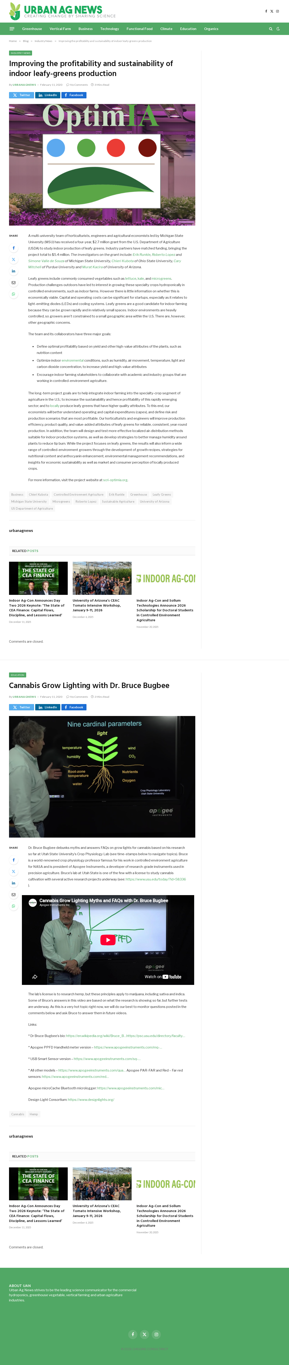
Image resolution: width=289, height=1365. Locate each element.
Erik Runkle (142, 255)
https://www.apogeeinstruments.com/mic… (130, 1088)
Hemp (34, 1114)
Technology (109, 29)
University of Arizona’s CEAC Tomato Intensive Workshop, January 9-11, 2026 (97, 605)
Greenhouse (32, 29)
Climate (166, 29)
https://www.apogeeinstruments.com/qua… (92, 1070)
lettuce (130, 279)
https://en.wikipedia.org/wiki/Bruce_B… (96, 1036)
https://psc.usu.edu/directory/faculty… (155, 1036)
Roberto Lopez (163, 255)
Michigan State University (29, 501)
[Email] (13, 282)
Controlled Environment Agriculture (78, 494)
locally (55, 406)
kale (141, 279)
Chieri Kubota (123, 261)
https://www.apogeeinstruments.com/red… (75, 1077)
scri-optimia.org (115, 480)
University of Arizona (154, 501)
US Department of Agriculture (32, 508)
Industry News (20, 53)
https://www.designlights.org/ (91, 1100)
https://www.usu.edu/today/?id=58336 (156, 879)
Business (86, 29)
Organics (211, 29)
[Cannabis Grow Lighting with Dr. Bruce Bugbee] (102, 777)
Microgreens (61, 501)
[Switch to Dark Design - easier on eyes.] (277, 28)
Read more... (35, 1300)
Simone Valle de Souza (46, 261)
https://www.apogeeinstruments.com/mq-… (128, 1047)
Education (188, 29)
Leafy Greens (162, 494)
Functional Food (140, 29)
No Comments (79, 84)
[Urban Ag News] (62, 11)
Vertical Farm (60, 29)
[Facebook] (13, 247)
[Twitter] (13, 259)
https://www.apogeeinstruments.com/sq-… (107, 1059)
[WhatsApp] (13, 293)
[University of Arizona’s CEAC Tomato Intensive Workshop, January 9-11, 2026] (102, 578)
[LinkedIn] (13, 270)
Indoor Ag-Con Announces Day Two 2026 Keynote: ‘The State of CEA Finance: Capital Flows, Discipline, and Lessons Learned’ (36, 608)
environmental (73, 360)
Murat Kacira (92, 267)
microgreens (161, 279)
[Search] (270, 29)
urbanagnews (24, 84)
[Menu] (12, 29)
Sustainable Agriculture (118, 501)
